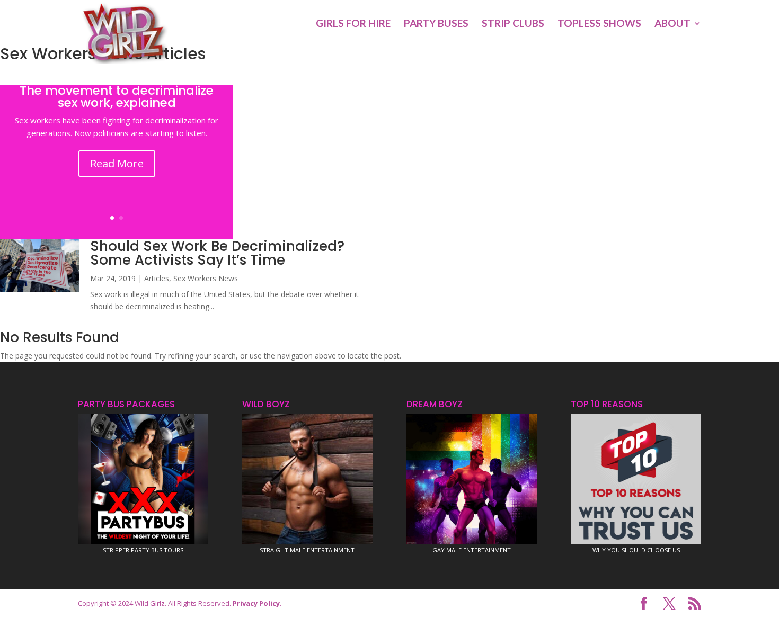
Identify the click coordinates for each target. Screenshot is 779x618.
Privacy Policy (256, 603)
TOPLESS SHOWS (599, 24)
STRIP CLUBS (513, 24)
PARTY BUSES (436, 24)
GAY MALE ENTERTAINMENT (471, 550)
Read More (117, 163)
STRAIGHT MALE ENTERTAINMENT (307, 550)
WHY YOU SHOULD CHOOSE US (636, 550)
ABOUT (672, 24)
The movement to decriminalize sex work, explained (117, 96)
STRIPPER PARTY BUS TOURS (143, 550)
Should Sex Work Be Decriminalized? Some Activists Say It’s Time (217, 253)
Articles (156, 278)
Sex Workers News (205, 278)
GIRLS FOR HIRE (353, 24)
